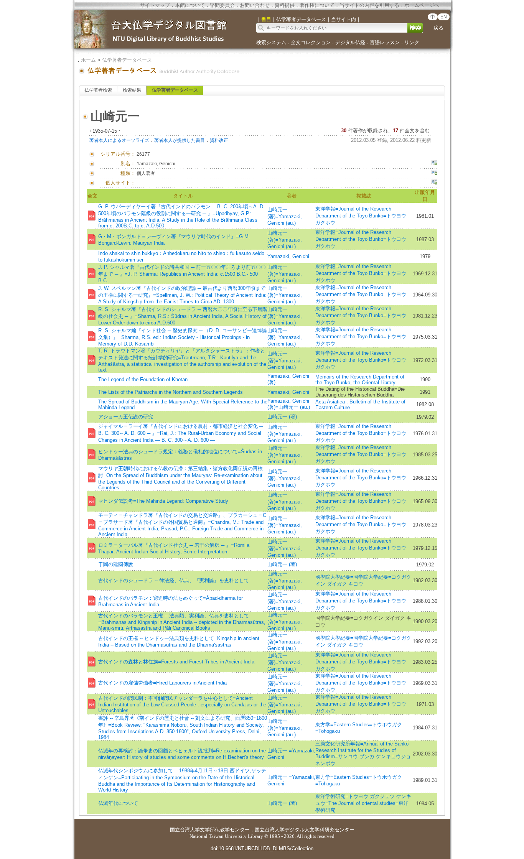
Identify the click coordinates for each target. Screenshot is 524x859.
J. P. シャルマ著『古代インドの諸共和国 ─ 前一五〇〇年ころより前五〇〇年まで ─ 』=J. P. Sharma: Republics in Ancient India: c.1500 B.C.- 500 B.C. (182, 273)
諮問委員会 (222, 5)
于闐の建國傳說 (115, 564)
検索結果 (132, 90)
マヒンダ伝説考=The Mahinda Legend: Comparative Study (163, 501)
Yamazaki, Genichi (288, 256)
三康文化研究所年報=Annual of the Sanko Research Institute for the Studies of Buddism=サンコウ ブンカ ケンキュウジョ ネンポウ (363, 753)
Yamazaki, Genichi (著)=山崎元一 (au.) (288, 404)
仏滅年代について (118, 803)
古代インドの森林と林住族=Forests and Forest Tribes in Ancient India (176, 662)
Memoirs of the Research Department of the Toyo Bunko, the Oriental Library (359, 379)
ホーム (88, 60)
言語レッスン (385, 42)
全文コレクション (311, 42)
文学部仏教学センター (225, 830)
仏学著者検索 (98, 90)
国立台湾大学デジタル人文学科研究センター (304, 830)
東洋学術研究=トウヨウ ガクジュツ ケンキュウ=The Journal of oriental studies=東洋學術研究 (363, 803)
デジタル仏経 (350, 42)
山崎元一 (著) (282, 417)
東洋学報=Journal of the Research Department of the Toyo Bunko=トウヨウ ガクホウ (360, 215)
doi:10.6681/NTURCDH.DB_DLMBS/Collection (262, 848)
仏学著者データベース (127, 60)
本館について (190, 5)
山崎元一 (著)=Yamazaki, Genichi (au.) (284, 216)
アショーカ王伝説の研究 (125, 417)
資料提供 (285, 5)
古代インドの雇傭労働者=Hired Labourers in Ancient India (162, 683)
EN (443, 17)
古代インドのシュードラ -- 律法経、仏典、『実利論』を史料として (173, 580)
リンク (411, 42)
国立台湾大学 (185, 830)
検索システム (271, 42)
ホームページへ (421, 5)
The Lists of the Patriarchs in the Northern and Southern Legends (170, 392)
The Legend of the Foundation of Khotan (143, 379)
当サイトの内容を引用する (369, 5)
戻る (438, 28)
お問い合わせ (255, 5)
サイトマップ (155, 5)
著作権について (317, 5)
